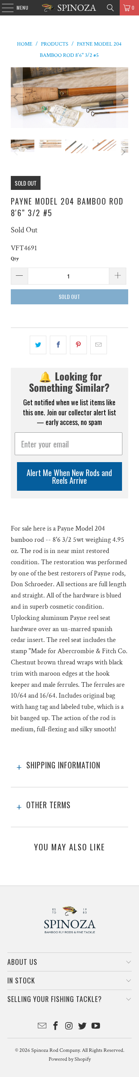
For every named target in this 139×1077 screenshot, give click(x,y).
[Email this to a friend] (98, 345)
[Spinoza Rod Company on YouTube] (96, 1027)
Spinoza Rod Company (55, 1050)
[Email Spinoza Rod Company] (42, 1027)
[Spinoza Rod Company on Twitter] (82, 1027)
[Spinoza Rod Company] (69, 7)
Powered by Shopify (70, 1059)
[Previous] (16, 97)
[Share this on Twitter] (38, 345)
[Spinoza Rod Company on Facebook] (55, 1027)
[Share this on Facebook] (58, 345)
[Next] (122, 97)
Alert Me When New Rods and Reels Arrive (69, 476)
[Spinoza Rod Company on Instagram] (69, 1027)
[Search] (110, 7)
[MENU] (3, 7)
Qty (15, 259)
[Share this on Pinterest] (78, 345)
